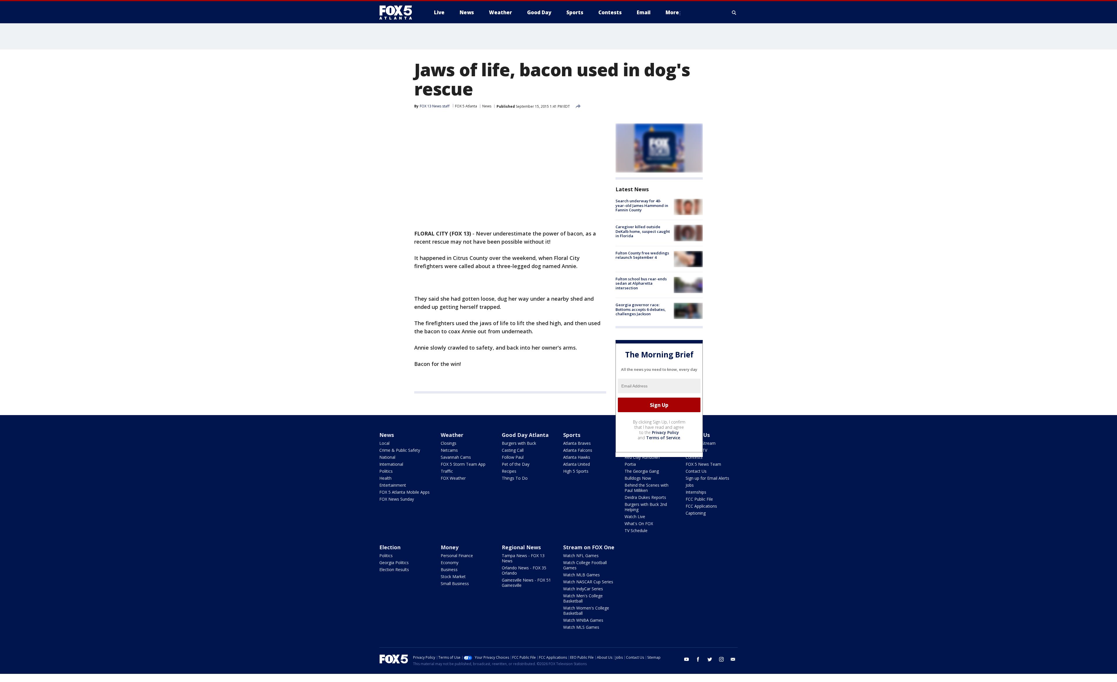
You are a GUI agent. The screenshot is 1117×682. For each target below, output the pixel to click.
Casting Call (513, 450)
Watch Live (635, 516)
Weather (452, 434)
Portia (630, 464)
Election (390, 547)
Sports (571, 434)
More (672, 12)
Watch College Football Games (585, 565)
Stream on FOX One (588, 547)
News (486, 106)
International (391, 464)
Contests (694, 457)
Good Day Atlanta (525, 434)
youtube (686, 659)
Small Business (455, 583)
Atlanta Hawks (576, 457)
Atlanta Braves (577, 443)
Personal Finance (457, 555)
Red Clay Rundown (642, 457)
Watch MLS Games (581, 627)
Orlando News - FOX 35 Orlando (524, 570)
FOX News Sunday (396, 499)
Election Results (394, 569)
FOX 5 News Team (703, 464)
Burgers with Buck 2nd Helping (646, 507)
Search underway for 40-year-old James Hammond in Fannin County (642, 205)
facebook (698, 659)
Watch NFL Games (581, 555)
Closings (448, 443)
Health (385, 478)
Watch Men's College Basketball (583, 598)
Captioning (696, 513)
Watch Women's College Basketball (586, 610)
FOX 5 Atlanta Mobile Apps (404, 492)
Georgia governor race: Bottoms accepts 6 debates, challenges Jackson (641, 309)
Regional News (521, 547)
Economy (449, 562)
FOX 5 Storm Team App (463, 464)
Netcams (449, 450)
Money (449, 547)
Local (384, 443)
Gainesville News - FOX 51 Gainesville (526, 582)
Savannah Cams (456, 457)
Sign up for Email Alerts (707, 478)
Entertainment (392, 485)
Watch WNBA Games (583, 620)
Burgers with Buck (519, 443)
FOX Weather (453, 478)
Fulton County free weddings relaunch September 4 (642, 255)
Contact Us (696, 471)
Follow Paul (513, 457)
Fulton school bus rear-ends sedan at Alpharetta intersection (641, 283)
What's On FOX (639, 523)
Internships (696, 492)
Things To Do (515, 478)
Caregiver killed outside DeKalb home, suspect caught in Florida (643, 231)
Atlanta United (576, 464)
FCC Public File (699, 499)
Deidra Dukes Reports (645, 497)
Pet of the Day (515, 464)
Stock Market (453, 576)
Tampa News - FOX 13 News (523, 558)
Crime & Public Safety (399, 450)
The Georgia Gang (642, 471)
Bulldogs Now (638, 478)
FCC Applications (701, 506)
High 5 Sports (575, 471)
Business (449, 569)
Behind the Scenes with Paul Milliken (646, 487)
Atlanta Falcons (577, 450)
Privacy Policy (665, 432)
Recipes (509, 471)
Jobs (690, 485)
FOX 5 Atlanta (466, 106)
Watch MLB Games (581, 575)
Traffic (447, 471)
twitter (709, 659)
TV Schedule (636, 530)
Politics (386, 471)
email (733, 659)
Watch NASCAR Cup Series (588, 581)
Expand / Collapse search (734, 12)
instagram (721, 659)
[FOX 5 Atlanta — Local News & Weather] (398, 13)
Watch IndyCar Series (583, 588)
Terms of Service (663, 437)
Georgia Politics (394, 562)
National (387, 457)
